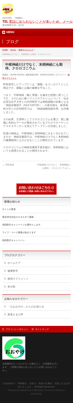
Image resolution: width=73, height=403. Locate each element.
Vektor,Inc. (60, 390)
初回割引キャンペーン (13, 240)
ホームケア (14, 262)
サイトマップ (42, 329)
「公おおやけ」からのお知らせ (25, 306)
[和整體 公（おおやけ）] (7, 10)
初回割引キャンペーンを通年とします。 (22, 224)
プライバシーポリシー (17, 329)
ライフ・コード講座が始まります (19, 232)
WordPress (26, 390)
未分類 (11, 286)
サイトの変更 (9, 209)
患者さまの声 (15, 314)
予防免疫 (8, 164)
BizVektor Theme (42, 390)
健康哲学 (12, 270)
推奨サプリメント (17, 278)
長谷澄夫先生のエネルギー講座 (18, 217)
